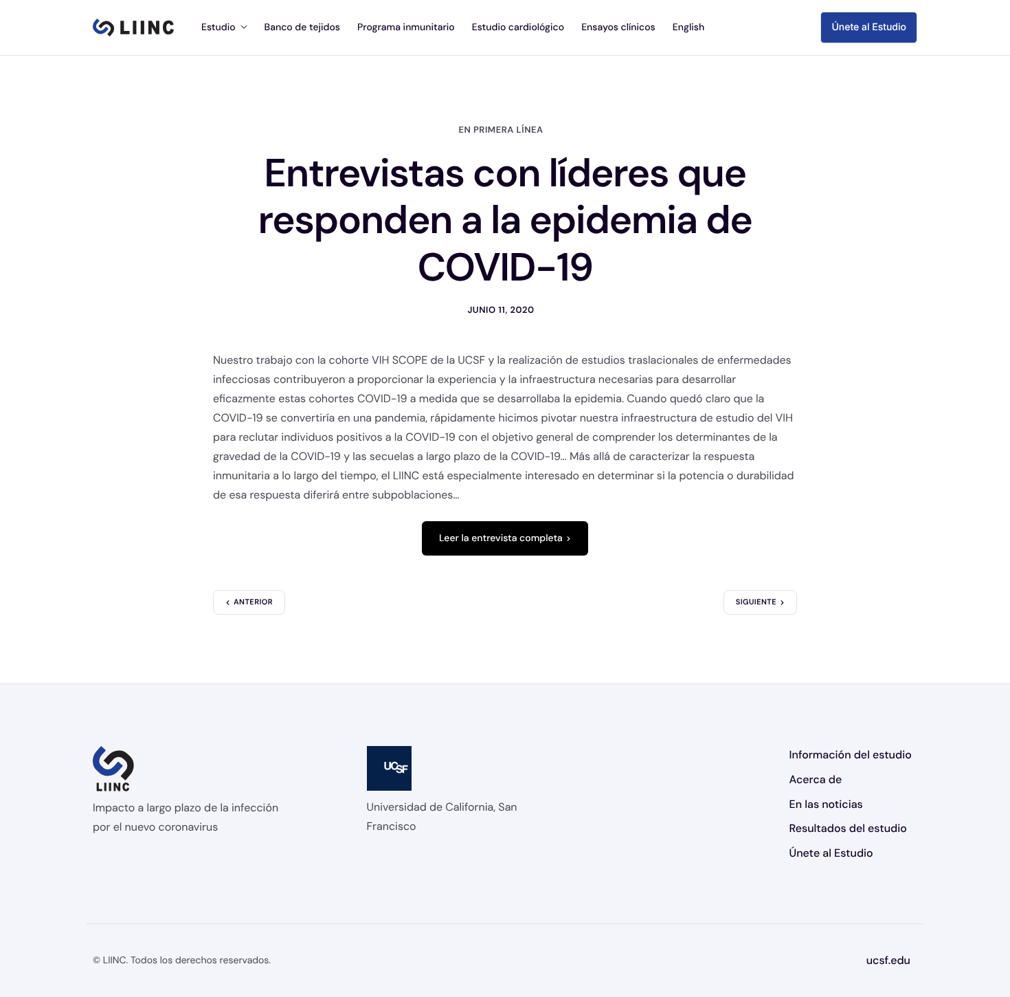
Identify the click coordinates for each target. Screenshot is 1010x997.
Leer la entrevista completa (501, 538)
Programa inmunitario (406, 27)
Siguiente (756, 602)
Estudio (218, 27)
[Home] (133, 27)
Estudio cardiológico (518, 27)
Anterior (253, 602)
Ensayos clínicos (618, 27)
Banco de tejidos (302, 27)
